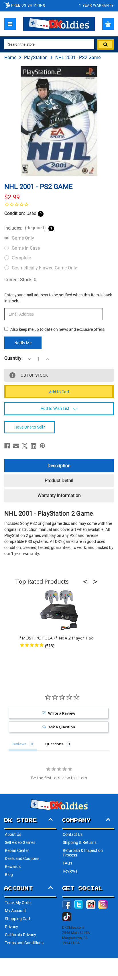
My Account (15, 910)
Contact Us (72, 834)
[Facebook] (7, 446)
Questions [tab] (54, 743)
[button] (87, 581)
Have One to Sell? (29, 427)
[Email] (16, 446)
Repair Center (17, 850)
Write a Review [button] (61, 713)
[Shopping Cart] (108, 24)
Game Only (23, 238)
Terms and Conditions (24, 942)
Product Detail (59, 480)
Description (59, 465)
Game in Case (26, 248)
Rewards (13, 866)
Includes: (25, 228)
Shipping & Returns (80, 842)
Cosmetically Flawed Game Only (44, 268)
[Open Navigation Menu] (10, 24)
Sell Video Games (20, 842)
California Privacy (20, 934)
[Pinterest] (42, 446)
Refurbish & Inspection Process (83, 852)
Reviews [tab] (18, 743)
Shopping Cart (17, 918)
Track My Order (18, 902)
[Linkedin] (33, 446)
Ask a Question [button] (61, 726)
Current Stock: (20, 279)
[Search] (105, 44)
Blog (9, 874)
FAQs (67, 863)
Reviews (70, 871)
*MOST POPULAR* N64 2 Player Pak (56, 638)
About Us (13, 834)
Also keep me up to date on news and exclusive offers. (57, 329)
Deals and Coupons (22, 858)
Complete (21, 258)
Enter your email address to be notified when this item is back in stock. (58, 298)
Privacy (11, 926)
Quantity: (13, 358)
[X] (24, 446)
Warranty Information (59, 495)
